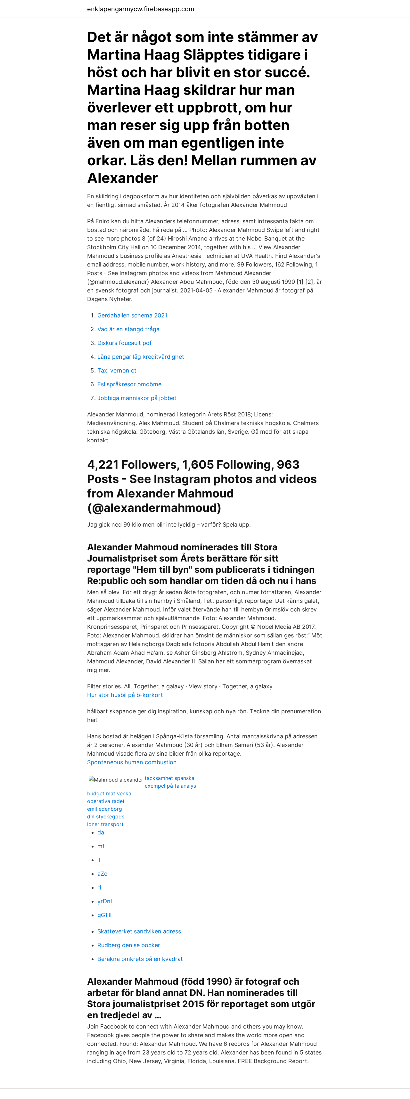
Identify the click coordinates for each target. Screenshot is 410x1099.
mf (101, 846)
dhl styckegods (105, 816)
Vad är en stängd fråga (128, 329)
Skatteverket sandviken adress (139, 931)
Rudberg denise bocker (128, 945)
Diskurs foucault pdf (124, 343)
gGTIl (104, 915)
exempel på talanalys (170, 786)
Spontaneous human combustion (132, 762)
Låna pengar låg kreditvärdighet (140, 356)
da (100, 832)
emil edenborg (104, 809)
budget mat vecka (109, 793)
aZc (102, 873)
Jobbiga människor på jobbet (136, 398)
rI (99, 887)
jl (98, 860)
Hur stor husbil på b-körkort (125, 695)
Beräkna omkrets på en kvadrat (140, 958)
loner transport (105, 824)
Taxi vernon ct (116, 370)
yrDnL (105, 901)
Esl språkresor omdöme (129, 384)
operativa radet (106, 801)
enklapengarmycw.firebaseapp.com (140, 9)
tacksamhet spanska (169, 778)
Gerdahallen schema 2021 (132, 315)
